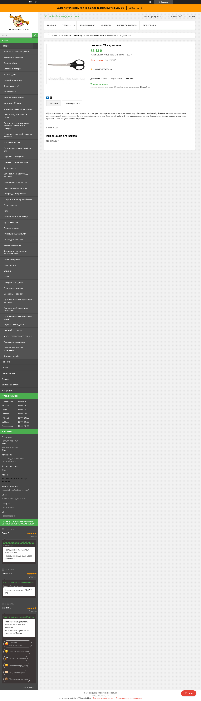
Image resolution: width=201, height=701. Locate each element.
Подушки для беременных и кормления (17, 309)
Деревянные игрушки (14, 156)
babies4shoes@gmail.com (13, 498)
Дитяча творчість (12, 259)
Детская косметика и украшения (13, 349)
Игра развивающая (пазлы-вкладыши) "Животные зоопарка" (17, 624)
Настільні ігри (10, 265)
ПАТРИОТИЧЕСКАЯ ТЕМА (15, 233)
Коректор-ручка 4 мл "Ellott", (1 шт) (19, 591)
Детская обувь (11, 63)
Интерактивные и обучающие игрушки (18, 135)
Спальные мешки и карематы (18, 109)
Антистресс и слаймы (13, 57)
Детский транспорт (13, 80)
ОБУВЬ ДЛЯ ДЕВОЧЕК (13, 239)
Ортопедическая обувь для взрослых (17, 175)
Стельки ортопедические (16, 162)
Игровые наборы (12, 142)
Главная (51, 25)
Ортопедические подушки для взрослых (18, 300)
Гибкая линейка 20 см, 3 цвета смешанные (18, 557)
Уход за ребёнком (12, 103)
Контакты (106, 25)
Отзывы (5, 379)
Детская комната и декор (16, 216)
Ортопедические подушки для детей (18, 317)
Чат (191, 693)
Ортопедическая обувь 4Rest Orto (17, 149)
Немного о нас (8, 373)
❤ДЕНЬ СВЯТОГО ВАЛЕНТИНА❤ (18, 336)
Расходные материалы (14, 342)
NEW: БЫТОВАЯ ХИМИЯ (14, 97)
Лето (6, 210)
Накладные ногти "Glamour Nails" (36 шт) (17, 551)
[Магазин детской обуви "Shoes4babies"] (19, 21)
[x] (51, 98)
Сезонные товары (12, 68)
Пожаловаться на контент (103, 698)
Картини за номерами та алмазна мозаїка (15, 252)
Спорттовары (10, 205)
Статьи (5, 367)
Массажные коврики (13, 293)
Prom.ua (113, 693)
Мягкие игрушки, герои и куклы (15, 116)
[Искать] (35, 35)
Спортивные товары (13, 288)
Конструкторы (10, 91)
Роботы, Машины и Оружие (16, 51)
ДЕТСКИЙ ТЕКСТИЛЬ (13, 330)
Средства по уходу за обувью (18, 199)
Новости (6, 361)
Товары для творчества (15, 193)
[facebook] (47, 98)
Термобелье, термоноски (16, 188)
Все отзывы (28, 687)
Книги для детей (11, 86)
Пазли (6, 276)
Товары (5, 45)
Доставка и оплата (11, 384)
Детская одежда (11, 228)
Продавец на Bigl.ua (100, 696)
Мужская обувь (11, 222)
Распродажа (7, 390)
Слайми (7, 271)
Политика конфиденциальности (129, 698)
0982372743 (135, 8)
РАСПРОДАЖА (10, 74)
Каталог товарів (11, 356)
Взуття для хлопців (12, 245)
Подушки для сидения (14, 324)
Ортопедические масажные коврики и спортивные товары (17, 126)
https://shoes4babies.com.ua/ (15, 490)
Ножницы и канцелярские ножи (89, 35)
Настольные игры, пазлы (15, 182)
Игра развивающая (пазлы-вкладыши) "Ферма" (17, 631)
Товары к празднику (13, 282)
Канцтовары (10, 168)
